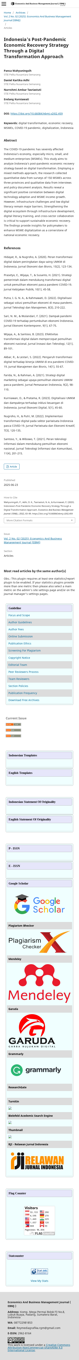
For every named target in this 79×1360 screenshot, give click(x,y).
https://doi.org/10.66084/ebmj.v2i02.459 (37, 113)
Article (13, 466)
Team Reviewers (18, 679)
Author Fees (16, 629)
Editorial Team (17, 665)
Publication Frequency (22, 693)
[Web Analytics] (39, 1273)
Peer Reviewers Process (23, 672)
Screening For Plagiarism (24, 650)
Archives (20, 12)
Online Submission (20, 636)
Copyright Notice (19, 658)
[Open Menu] (4, 4)
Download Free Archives (23, 700)
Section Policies (18, 686)
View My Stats (39, 1281)
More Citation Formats (19, 520)
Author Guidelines (20, 622)
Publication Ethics (19, 643)
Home (7, 12)
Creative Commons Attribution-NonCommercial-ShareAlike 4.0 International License (39, 1347)
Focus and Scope (19, 615)
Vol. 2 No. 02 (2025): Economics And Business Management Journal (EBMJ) (37, 18)
